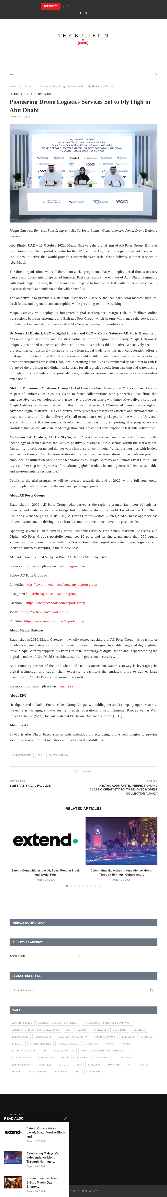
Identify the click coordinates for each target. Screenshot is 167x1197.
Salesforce (44, 1064)
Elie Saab (128, 1037)
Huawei (109, 1043)
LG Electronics (21, 1057)
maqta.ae (66, 686)
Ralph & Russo (104, 1057)
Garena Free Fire (40, 1043)
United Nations (36, 1071)
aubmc (82, 1030)
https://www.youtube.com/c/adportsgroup (54, 621)
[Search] (155, 73)
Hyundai (126, 1043)
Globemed (91, 1043)
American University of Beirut (58, 1023)
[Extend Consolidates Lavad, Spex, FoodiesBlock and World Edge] (45, 841)
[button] (63, 6)
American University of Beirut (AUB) (107, 1023)
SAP (79, 1064)
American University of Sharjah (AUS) (35, 1030)
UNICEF (16, 1071)
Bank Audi (99, 1030)
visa (77, 1071)
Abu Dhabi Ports (22, 1023)
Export (28, 86)
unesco (143, 1064)
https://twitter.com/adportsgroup (45, 612)
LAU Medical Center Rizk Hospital (102, 1050)
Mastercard (46, 1057)
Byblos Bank (20, 1037)
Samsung (64, 1064)
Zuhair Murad (95, 1071)
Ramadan (126, 1057)
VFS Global (60, 1071)
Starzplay (94, 1064)
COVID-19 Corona (105, 1037)
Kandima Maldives (23, 1050)
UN (130, 1064)
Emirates (146, 1037)
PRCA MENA (82, 1057)
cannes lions (43, 1037)
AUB (68, 1030)
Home (13, 86)
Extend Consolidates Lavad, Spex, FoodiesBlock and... (45, 1132)
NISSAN (65, 1057)
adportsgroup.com (73, 566)
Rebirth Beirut (21, 1064)
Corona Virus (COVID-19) (73, 1037)
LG (132, 1050)
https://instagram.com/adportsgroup (52, 594)
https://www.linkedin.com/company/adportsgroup (61, 584)
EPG (40, 755)
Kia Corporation (64, 1050)
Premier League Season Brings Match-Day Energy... (43, 1182)
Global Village (68, 1043)
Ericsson (17, 1043)
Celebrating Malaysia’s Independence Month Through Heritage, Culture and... (95, 6)
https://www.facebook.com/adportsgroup (55, 603)
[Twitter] (86, 13)
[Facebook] (80, 13)
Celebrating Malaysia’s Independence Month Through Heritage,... (42, 1157)
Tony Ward (114, 1064)
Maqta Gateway (58, 755)
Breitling (140, 1030)
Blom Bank (119, 1030)
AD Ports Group (21, 755)
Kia (45, 1050)
